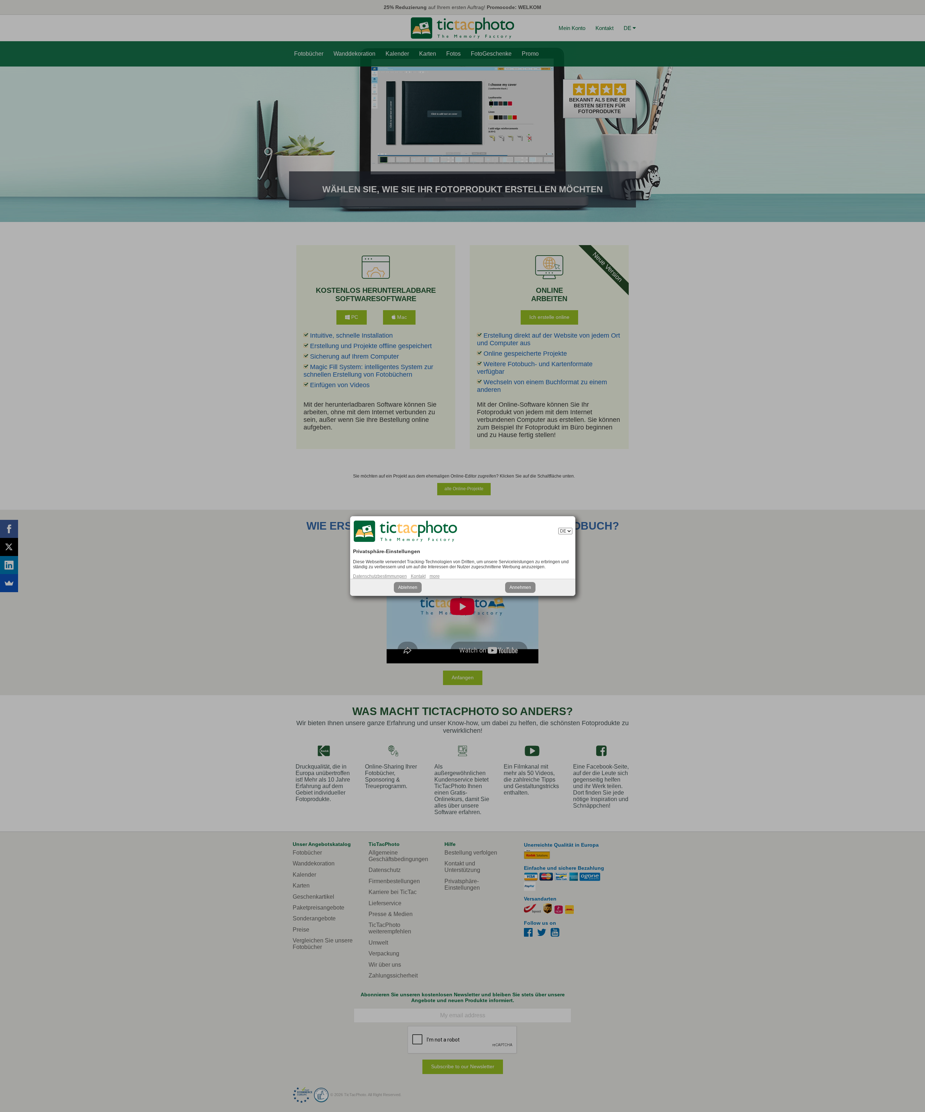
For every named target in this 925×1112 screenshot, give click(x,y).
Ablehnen (407, 587)
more (435, 576)
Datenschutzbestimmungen (380, 576)
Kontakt (418, 576)
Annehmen (520, 587)
